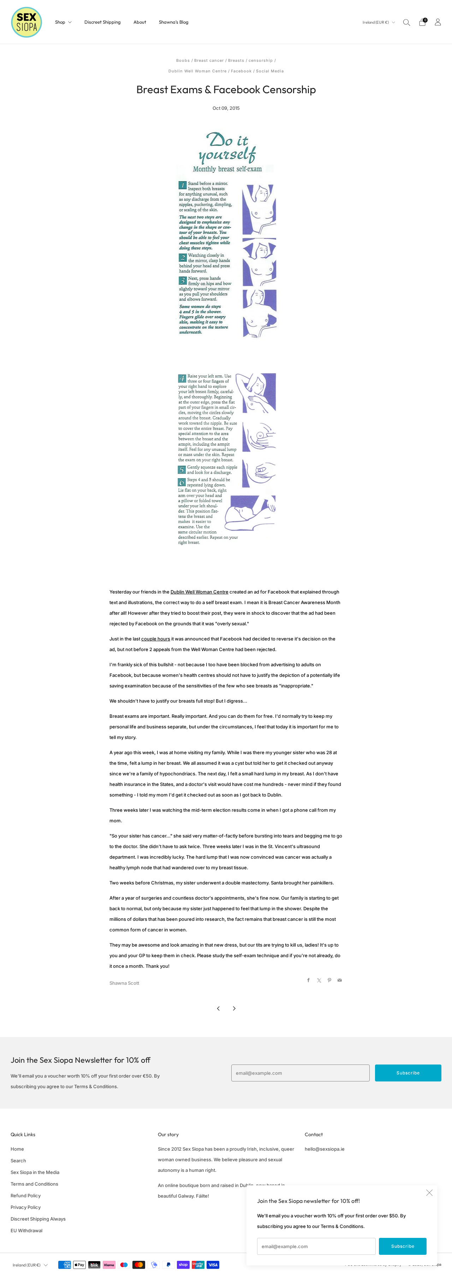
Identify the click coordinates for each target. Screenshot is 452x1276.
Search (18, 1160)
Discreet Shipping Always (38, 1219)
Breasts (236, 60)
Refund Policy (26, 1195)
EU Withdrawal (26, 1230)
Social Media (270, 71)
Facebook (241, 71)
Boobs (183, 60)
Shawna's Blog (174, 22)
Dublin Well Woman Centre (197, 71)
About (139, 22)
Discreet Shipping (102, 22)
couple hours (155, 639)
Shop (60, 22)
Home (17, 1149)
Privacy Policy (26, 1207)
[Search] (406, 22)
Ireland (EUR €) (376, 22)
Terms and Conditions (34, 1184)
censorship (261, 60)
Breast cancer (209, 60)
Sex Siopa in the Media (35, 1172)
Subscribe (403, 1246)
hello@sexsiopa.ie (325, 1149)
